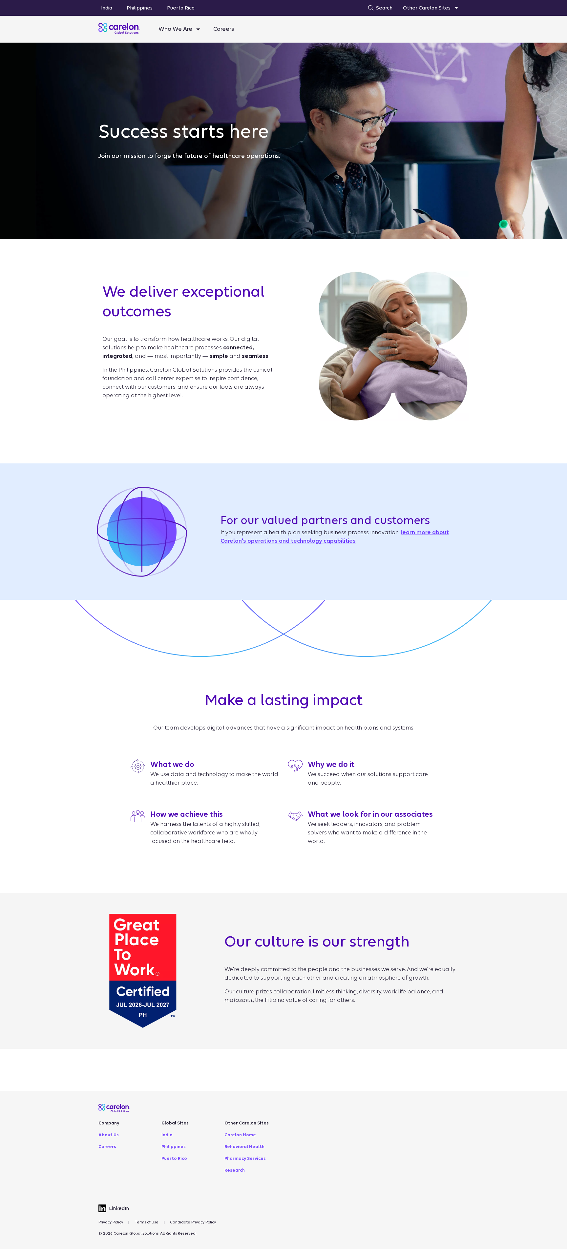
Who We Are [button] (176, 29)
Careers (223, 29)
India (106, 8)
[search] (378, 7)
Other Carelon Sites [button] (427, 8)
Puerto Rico (181, 8)
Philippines (140, 8)
